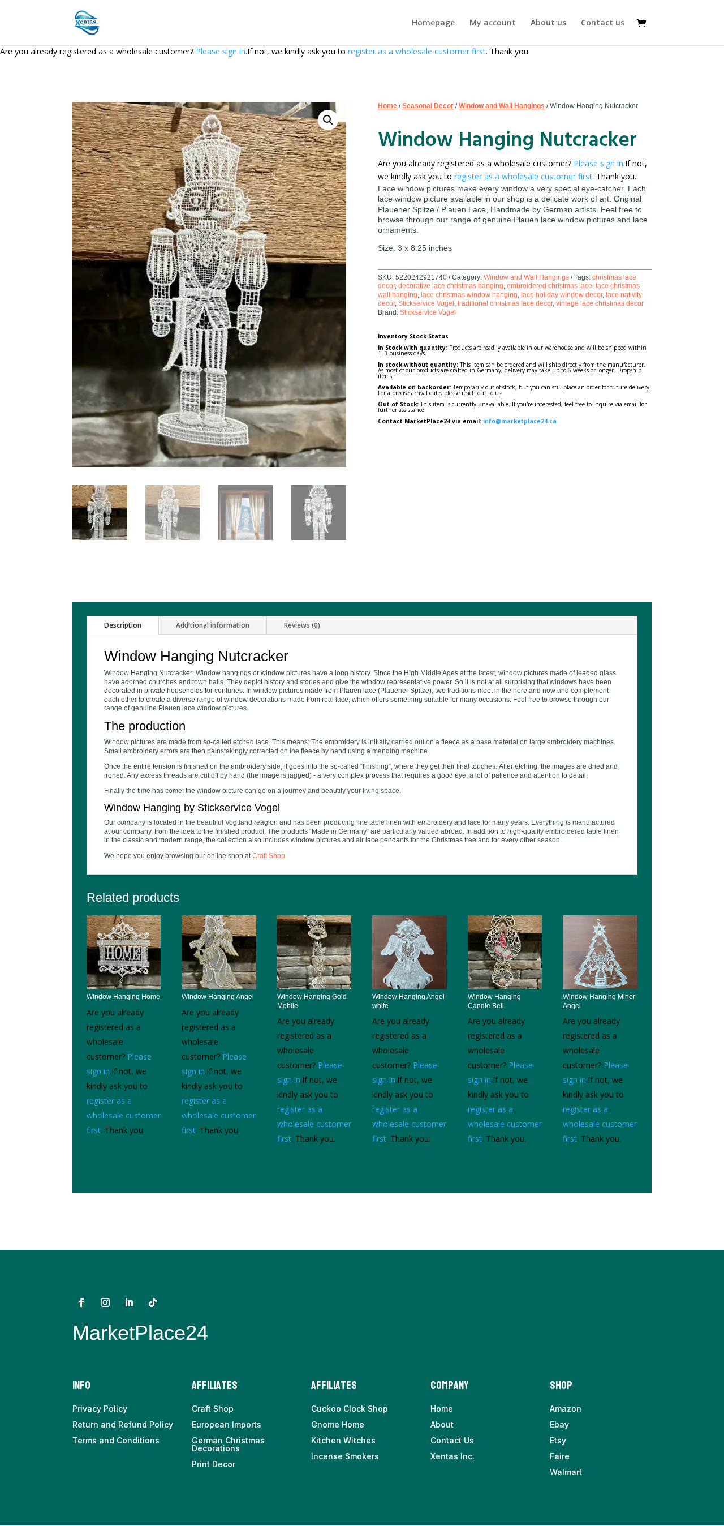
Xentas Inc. (452, 1456)
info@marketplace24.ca (520, 421)
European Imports (226, 1424)
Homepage (433, 23)
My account (492, 23)
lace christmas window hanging (469, 295)
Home (387, 106)
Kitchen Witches (343, 1440)
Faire (560, 1456)
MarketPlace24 (140, 1332)
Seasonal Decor (428, 106)
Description (122, 625)
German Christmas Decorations (228, 1444)
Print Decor (213, 1464)
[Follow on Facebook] (81, 1302)
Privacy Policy (99, 1408)
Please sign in (220, 51)
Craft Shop (268, 856)
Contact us (602, 23)
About (442, 1424)
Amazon (565, 1408)
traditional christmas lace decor (505, 303)
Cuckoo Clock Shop (349, 1408)
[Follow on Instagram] (105, 1302)
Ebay (559, 1424)
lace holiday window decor (561, 295)
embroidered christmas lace (549, 286)
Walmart (566, 1472)
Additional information (212, 625)
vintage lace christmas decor (600, 303)
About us (548, 23)
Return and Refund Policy (122, 1424)
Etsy (558, 1440)
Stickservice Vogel (426, 303)
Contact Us (452, 1440)
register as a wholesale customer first (417, 51)
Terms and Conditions (116, 1440)
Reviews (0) (302, 625)
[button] (328, 120)
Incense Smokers (345, 1456)
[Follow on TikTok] (153, 1302)
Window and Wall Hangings (502, 106)
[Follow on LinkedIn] (129, 1302)
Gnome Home (337, 1424)
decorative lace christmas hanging (450, 286)
